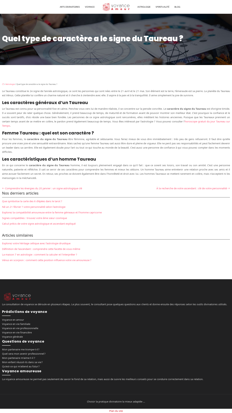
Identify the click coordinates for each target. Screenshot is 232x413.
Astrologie (143, 6)
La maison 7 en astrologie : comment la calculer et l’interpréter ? (39, 254)
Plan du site (116, 410)
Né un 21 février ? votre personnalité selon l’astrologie (33, 206)
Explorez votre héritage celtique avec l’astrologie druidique (36, 243)
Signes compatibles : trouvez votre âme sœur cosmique (34, 218)
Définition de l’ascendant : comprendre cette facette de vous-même (41, 249)
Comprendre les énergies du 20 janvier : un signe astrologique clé (43, 188)
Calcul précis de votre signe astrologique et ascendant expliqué (39, 223)
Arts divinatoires (70, 6)
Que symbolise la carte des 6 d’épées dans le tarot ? (32, 201)
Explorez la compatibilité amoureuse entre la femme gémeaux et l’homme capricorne (52, 212)
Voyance (90, 6)
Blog (177, 6)
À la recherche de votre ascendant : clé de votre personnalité (191, 188)
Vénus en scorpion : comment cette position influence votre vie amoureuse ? (46, 260)
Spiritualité (162, 6)
